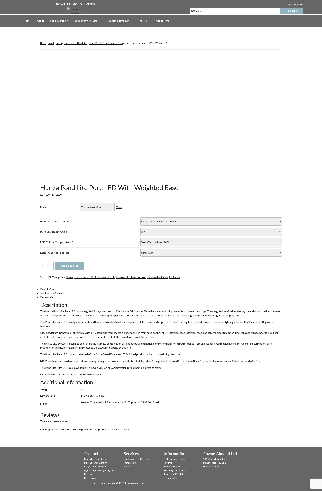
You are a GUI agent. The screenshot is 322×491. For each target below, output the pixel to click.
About (40, 20)
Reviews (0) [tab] (46, 297)
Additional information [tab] (53, 293)
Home (27, 20)
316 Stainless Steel (148, 402)
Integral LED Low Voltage (131, 277)
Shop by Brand (58, 20)
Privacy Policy (171, 477)
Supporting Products (119, 20)
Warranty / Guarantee (175, 470)
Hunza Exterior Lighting (96, 459)
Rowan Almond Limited (75, 4)
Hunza (59, 43)
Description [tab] (47, 289)
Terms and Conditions (175, 474)
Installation (130, 462)
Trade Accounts (172, 466)
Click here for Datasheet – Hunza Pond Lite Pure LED (70, 374)
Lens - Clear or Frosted (54, 252)
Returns (168, 462)
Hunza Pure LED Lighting (75, 43)
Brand (51, 43)
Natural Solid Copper (124, 402)
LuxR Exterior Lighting (95, 462)
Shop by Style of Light (87, 20)
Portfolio (144, 20)
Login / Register (295, 4)
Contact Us (162, 20)
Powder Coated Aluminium (95, 402)
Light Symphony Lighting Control (101, 470)
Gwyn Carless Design (95, 466)
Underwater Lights (157, 277)
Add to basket (69, 265)
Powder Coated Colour (54, 221)
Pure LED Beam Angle (53, 231)
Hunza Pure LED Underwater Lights (106, 43)
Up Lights (174, 277)
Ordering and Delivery (175, 459)
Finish (43, 207)
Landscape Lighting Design (138, 459)
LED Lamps (90, 474)
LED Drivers (90, 477)
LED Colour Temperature (55, 242)
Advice (127, 466)
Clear (119, 207)
